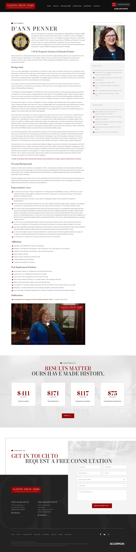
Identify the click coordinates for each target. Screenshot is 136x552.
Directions (16, 513)
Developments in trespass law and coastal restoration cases (33, 299)
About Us (56, 6)
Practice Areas (77, 6)
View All (67, 415)
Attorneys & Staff (66, 6)
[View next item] (122, 411)
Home (49, 6)
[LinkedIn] (104, 534)
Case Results (87, 6)
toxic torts (48, 104)
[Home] (20, 6)
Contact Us (96, 6)
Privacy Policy (68, 534)
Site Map (60, 534)
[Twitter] (108, 534)
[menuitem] (49, 6)
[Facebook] (100, 534)
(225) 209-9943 (121, 9)
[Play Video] (48, 324)
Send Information (101, 505)
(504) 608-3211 (44, 512)
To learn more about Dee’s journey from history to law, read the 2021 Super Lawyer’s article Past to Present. (46, 159)
